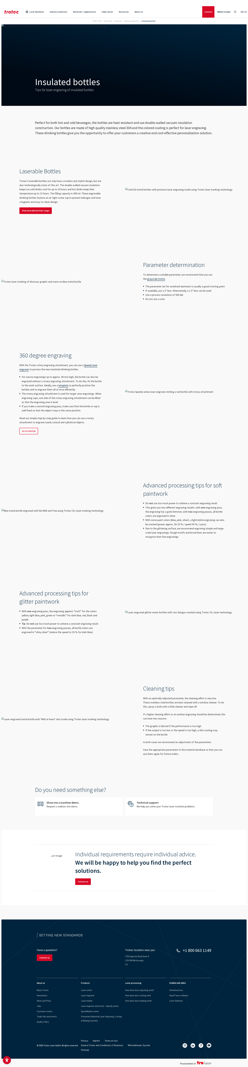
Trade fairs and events (47, 1016)
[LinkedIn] (193, 1045)
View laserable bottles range (35, 210)
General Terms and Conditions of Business (102, 1045)
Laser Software (176, 1000)
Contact (208, 11)
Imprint (96, 1040)
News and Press (44, 1000)
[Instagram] (185, 1045)
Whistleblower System (139, 1045)
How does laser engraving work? (139, 990)
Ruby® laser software (178, 995)
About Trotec (43, 990)
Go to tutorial (28, 431)
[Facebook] (201, 1045)
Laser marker (87, 1000)
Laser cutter (86, 990)
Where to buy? (224, 11)
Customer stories (44, 1011)
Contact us (83, 881)
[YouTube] (209, 1045)
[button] (7, 1060)
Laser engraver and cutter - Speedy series (100, 1006)
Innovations (42, 995)
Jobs (39, 1006)
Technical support (169, 806)
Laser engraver (87, 995)
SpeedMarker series (90, 1011)
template (63, 385)
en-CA (244, 11)
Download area (176, 990)
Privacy (84, 1040)
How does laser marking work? (138, 1000)
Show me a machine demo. (79, 806)
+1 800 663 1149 (197, 950)
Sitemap (85, 1050)
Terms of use (111, 1040)
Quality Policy (43, 1021)
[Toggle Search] (235, 12)
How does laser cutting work (138, 995)
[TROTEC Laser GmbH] (11, 12)
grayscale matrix (156, 278)
